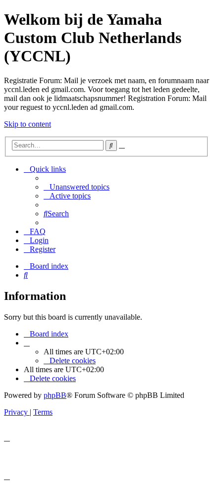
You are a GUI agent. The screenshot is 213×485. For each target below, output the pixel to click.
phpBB (55, 395)
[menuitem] (76, 187)
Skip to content (27, 124)
